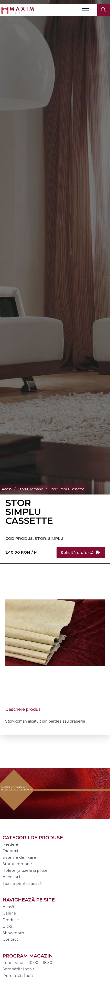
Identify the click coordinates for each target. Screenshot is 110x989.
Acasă (7, 489)
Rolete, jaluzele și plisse (25, 870)
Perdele (10, 844)
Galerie (9, 913)
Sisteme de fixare (19, 857)
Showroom (13, 932)
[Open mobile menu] (85, 10)
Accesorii (11, 876)
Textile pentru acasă (22, 883)
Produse (11, 919)
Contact (10, 939)
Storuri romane (30, 489)
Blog (7, 926)
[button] (98, 576)
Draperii (10, 850)
